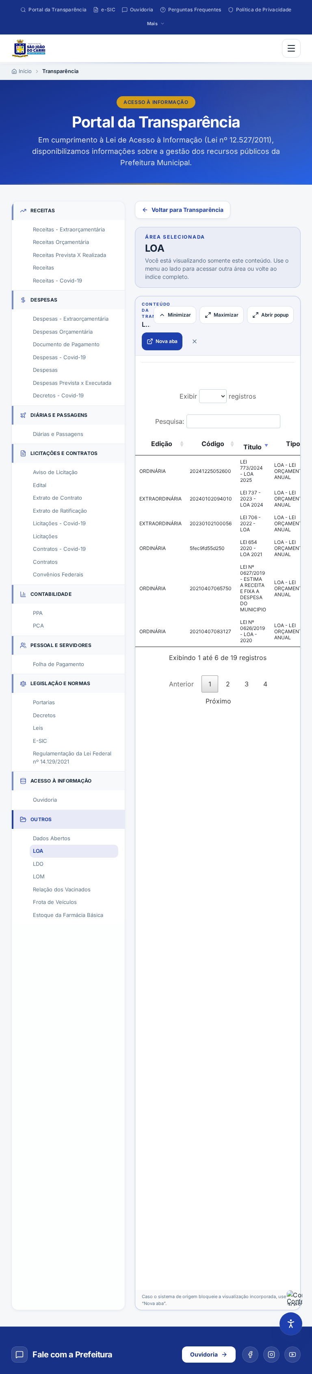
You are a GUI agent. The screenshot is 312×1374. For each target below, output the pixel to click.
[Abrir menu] (291, 48)
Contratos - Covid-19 (59, 549)
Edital (39, 485)
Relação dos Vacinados (62, 889)
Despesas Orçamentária (63, 331)
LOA (38, 851)
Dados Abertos (51, 838)
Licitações (45, 536)
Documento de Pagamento (66, 344)
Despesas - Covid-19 (59, 357)
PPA (38, 613)
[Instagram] (271, 1354)
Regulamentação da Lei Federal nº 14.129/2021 (72, 757)
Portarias (44, 702)
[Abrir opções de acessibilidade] (291, 1323)
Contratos (45, 562)
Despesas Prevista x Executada (72, 383)
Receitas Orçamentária (61, 242)
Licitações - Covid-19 (59, 523)
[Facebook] (250, 1354)
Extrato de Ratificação (60, 510)
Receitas (43, 267)
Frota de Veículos (55, 902)
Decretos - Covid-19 (58, 395)
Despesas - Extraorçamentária (70, 318)
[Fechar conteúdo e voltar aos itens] (195, 341)
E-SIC (40, 741)
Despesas (45, 370)
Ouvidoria (45, 799)
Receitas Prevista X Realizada (69, 255)
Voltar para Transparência (187, 209)
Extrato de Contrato (57, 497)
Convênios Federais (58, 574)
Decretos (44, 715)
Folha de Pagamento (58, 664)
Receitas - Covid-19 (57, 280)
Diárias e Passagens (58, 434)
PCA (38, 625)
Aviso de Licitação (55, 472)
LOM (39, 876)
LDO (38, 864)
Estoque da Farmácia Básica (68, 915)
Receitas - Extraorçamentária (69, 229)
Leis (38, 728)
